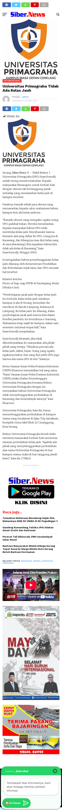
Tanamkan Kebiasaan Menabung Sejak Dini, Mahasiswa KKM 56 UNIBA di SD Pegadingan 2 (30, 520)
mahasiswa (26, 561)
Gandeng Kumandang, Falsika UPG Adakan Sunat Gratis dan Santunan (28, 529)
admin (25, 96)
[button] (55, 771)
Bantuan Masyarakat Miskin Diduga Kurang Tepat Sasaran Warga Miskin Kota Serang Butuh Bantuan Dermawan (29, 549)
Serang (36, 561)
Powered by (10, 771)
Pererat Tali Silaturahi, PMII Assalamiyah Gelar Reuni (27, 538)
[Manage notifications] (7, 803)
